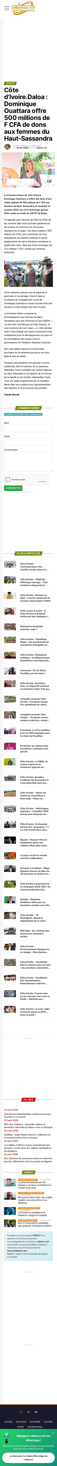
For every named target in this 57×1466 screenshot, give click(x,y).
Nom (6, 423)
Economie (35, 1422)
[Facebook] (21, 1412)
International (35, 1427)
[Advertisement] (28, 42)
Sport (20, 1427)
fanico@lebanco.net (17, 1251)
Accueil (9, 1422)
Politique (21, 1422)
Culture (48, 1422)
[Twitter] (28, 1412)
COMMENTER (13, 488)
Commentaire (11, 449)
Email (7, 436)
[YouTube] (36, 1412)
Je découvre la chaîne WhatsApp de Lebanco (29, 1458)
